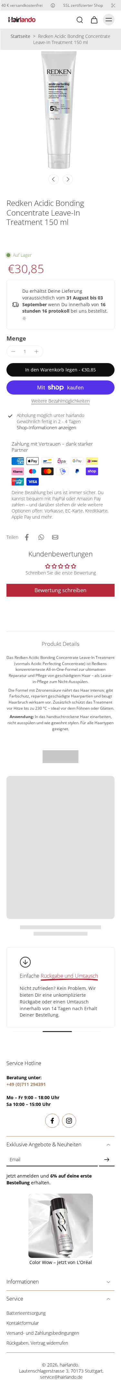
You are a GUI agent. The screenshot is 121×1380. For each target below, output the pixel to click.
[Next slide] (68, 179)
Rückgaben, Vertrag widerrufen (37, 1343)
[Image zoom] (60, 110)
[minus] (13, 351)
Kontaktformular (22, 1323)
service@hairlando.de (61, 1377)
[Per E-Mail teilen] (55, 537)
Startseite (20, 36)
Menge (16, 338)
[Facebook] (52, 1121)
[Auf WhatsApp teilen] (41, 537)
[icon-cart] (94, 19)
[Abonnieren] (107, 1159)
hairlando (69, 1365)
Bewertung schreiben (60, 590)
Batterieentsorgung (25, 1313)
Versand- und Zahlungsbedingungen (42, 1333)
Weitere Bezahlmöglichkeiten (60, 401)
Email (15, 1160)
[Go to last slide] (53, 179)
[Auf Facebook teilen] (27, 537)
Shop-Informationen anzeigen (46, 427)
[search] (80, 19)
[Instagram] (69, 1121)
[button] (60, 370)
